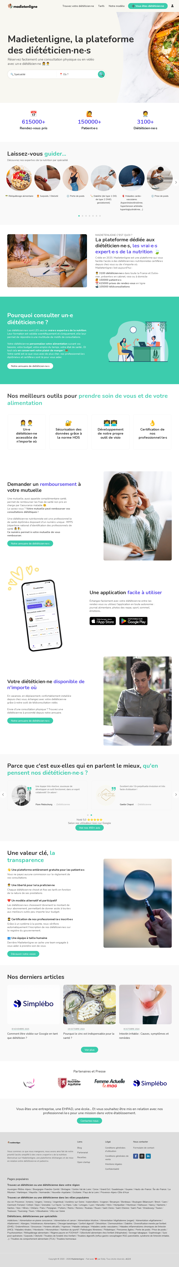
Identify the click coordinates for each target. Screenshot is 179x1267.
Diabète (128, 1223)
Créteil (29, 1204)
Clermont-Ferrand (16, 1204)
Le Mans (67, 1204)
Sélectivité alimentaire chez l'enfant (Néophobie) (103, 1232)
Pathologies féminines (91, 1229)
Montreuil (131, 1204)
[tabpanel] (19, 181)
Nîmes (25, 1208)
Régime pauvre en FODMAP (64, 1232)
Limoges (83, 1204)
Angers (38, 1201)
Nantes (10, 1208)
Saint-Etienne (122, 1208)
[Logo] (22, 5)
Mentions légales (113, 1164)
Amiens (29, 1201)
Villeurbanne (42, 1211)
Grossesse (36, 1226)
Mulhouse (142, 1204)
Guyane (129, 1189)
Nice (18, 1208)
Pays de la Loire (91, 1192)
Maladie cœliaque (80, 1226)
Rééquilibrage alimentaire (36, 1232)
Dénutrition (101, 1223)
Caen (164, 1201)
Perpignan (51, 1208)
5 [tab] (93, 216)
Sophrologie (155, 1232)
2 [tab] (91, 815)
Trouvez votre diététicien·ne (78, 6)
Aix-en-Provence (15, 1201)
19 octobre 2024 (76, 1029)
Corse (95, 1189)
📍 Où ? (63, 74)
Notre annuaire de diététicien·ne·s (30, 366)
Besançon (114, 1201)
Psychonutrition (14, 1232)
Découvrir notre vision (23, 954)
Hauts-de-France (142, 1189)
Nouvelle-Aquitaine (61, 1192)
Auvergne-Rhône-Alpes (19, 1189)
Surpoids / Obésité (33, 1235)
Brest (157, 1201)
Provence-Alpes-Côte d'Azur (115, 1192)
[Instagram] (141, 1156)
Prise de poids (159, 1229)
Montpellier (119, 1204)
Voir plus (90, 1050)
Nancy (152, 1204)
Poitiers (62, 1208)
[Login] (172, 6)
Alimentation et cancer (65, 1220)
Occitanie (76, 1192)
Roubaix (89, 1208)
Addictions (12, 1220)
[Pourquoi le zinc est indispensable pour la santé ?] (89, 1004)
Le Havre (56, 1204)
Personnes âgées (125, 1229)
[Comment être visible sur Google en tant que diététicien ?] (33, 1004)
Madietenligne (77, 1259)
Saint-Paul (136, 1208)
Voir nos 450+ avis (89, 827)
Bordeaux (125, 1201)
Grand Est (105, 1189)
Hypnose (66, 1226)
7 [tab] (100, 216)
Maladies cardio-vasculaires (104, 1226)
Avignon (104, 1201)
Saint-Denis (108, 1208)
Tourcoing (22, 1211)
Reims (71, 1208)
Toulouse (11, 1211)
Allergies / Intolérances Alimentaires (38, 1223)
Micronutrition (52, 1229)
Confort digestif (86, 1223)
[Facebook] (135, 1156)
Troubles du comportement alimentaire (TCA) (33, 1238)
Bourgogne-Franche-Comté (46, 1189)
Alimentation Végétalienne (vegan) (117, 1220)
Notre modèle (117, 6)
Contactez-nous (89, 1121)
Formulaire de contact (143, 1147)
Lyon (91, 1204)
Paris (42, 1208)
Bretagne (65, 1189)
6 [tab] (96, 216)
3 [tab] (86, 216)
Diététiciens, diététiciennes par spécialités (32, 1216)
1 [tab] (79, 216)
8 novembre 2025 (20, 1029)
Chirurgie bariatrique (67, 1223)
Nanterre (161, 1204)
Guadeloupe (117, 1189)
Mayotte (33, 1192)
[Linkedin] (148, 1156)
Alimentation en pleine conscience (35, 1220)
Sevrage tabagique (138, 1232)
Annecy (47, 1201)
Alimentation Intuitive (88, 1220)
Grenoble (46, 1204)
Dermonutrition (115, 1223)
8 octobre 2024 (131, 1029)
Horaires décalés (51, 1226)
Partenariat (82, 1152)
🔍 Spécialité (17, 74)
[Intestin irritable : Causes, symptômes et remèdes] (145, 1004)
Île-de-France (159, 1189)
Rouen (97, 1208)
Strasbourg (148, 1208)
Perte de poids (143, 1229)
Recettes (81, 1157)
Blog (79, 1147)
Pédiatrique (109, 1229)
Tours (31, 1211)
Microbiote (38, 1229)
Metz (109, 1204)
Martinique (22, 1192)
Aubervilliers (92, 1201)
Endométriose (22, 1226)
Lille (75, 1204)
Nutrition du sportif (69, 1229)
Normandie (44, 1192)
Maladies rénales (23, 1229)
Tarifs (101, 6)
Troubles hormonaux (66, 1238)
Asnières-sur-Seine (74, 1201)
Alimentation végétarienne (149, 1220)
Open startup (83, 1162)
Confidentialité (112, 1169)
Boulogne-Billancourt (142, 1201)
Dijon (37, 1204)
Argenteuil (58, 1201)
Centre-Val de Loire (81, 1189)
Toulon (159, 1208)
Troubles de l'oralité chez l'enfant (60, 1235)
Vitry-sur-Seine (57, 1211)
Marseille (100, 1204)
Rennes (79, 1208)
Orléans (34, 1208)
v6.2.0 (128, 1259)
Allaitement (13, 1223)
